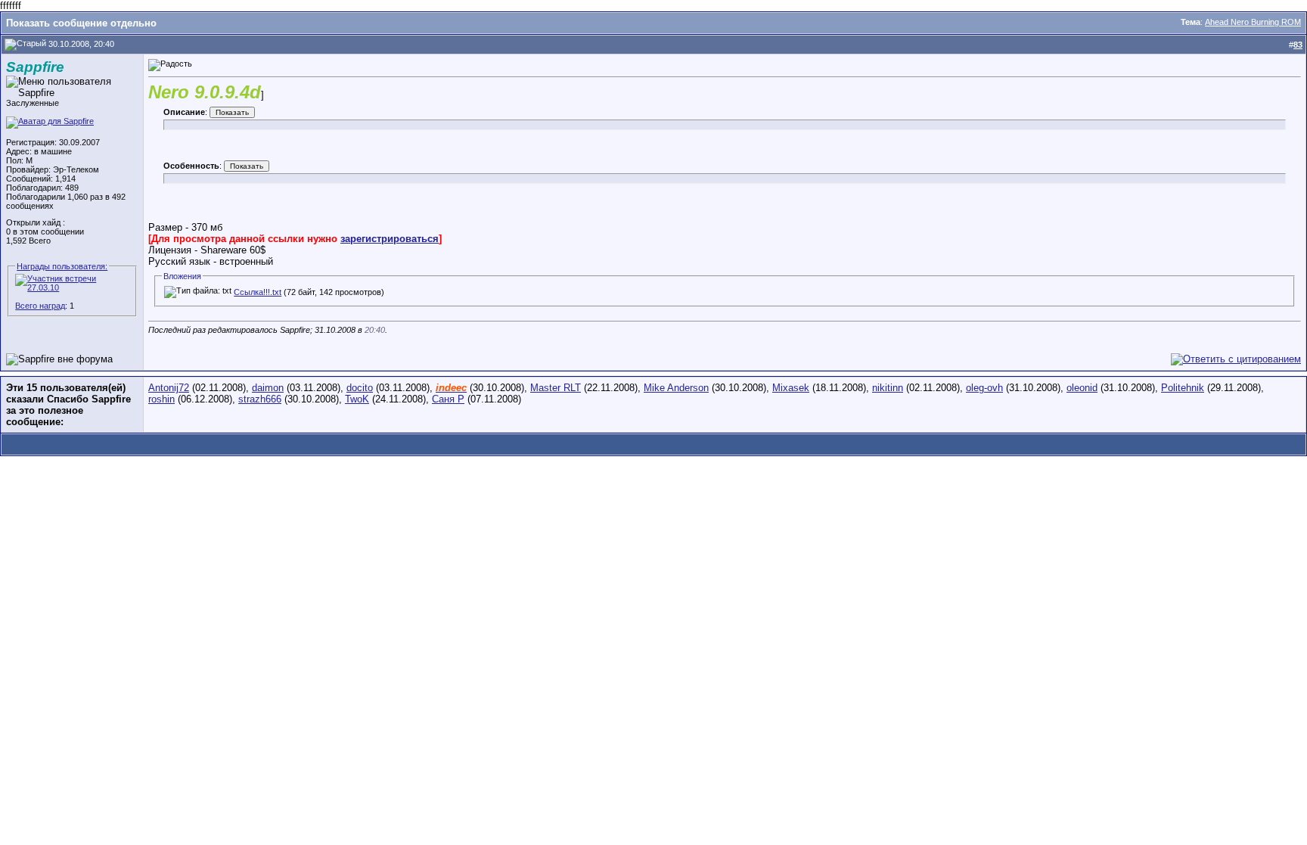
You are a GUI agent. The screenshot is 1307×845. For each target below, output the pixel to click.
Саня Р (448, 399)
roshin (161, 399)
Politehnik (1182, 387)
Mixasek (790, 387)
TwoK (357, 399)
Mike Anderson (676, 387)
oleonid (1081, 387)
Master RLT (555, 387)
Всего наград (40, 305)
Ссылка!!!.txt (257, 292)
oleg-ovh (984, 387)
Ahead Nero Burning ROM (1253, 21)
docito (359, 387)
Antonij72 (168, 387)
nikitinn (887, 387)
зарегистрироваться (389, 238)
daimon (268, 387)
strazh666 (259, 399)
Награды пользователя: (62, 266)
